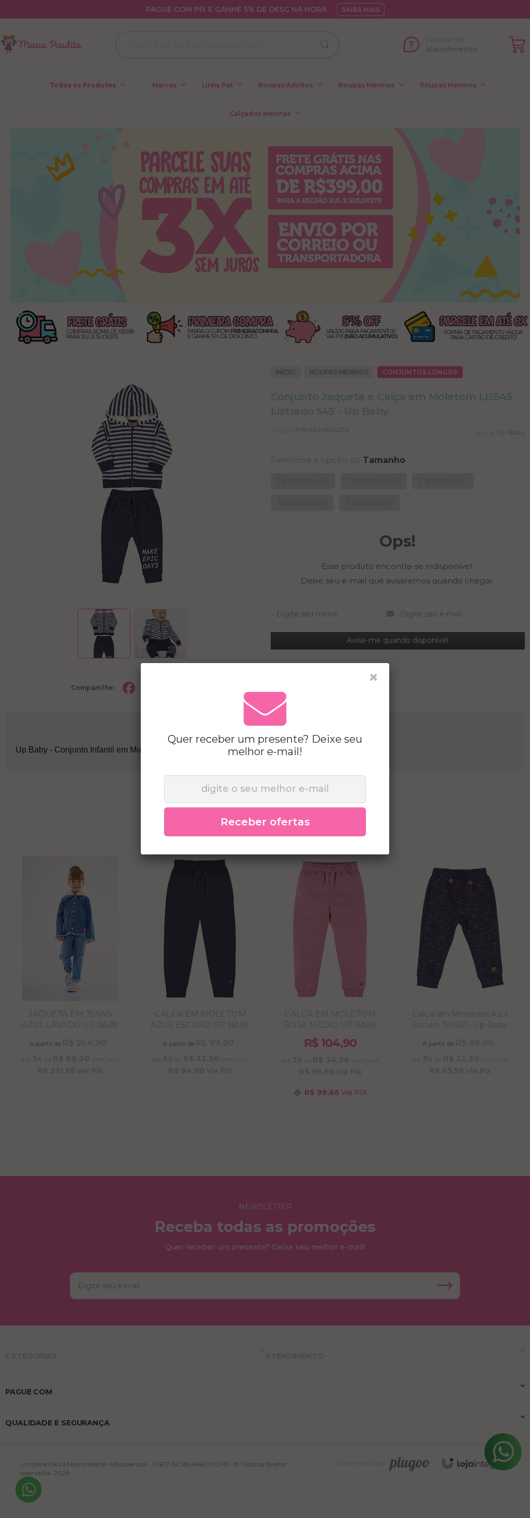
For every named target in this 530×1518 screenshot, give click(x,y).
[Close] (373, 677)
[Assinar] (265, 821)
